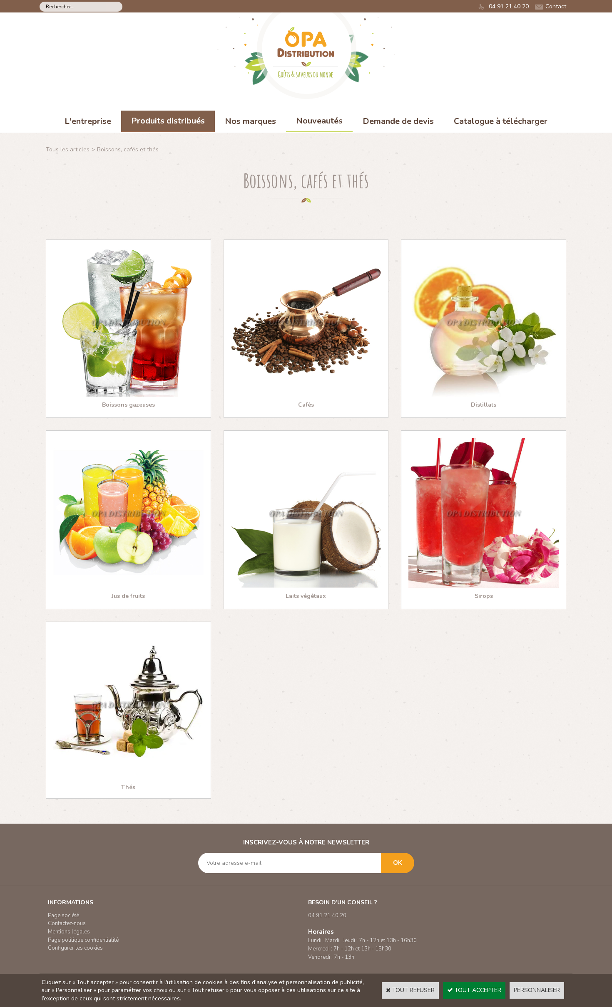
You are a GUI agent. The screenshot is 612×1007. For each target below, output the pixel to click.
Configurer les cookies (75, 948)
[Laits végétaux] (306, 586)
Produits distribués (168, 120)
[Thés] (128, 777)
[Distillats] (483, 395)
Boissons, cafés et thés (128, 149)
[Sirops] (483, 586)
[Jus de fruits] (128, 586)
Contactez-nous (67, 923)
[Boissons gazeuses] (128, 395)
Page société (63, 915)
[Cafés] (306, 395)
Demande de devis (398, 121)
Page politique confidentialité (83, 940)
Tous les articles (68, 149)
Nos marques (250, 121)
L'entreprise (88, 121)
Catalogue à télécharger (500, 121)
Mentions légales (69, 931)
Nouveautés (319, 120)
